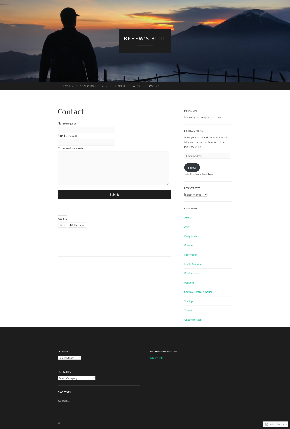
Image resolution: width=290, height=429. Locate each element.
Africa (187, 217)
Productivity (191, 273)
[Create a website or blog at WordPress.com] (59, 423)
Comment (70, 148)
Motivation (190, 254)
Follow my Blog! (194, 131)
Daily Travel (191, 236)
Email (67, 136)
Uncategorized (193, 319)
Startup (120, 86)
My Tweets (156, 357)
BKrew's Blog (145, 38)
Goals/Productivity (93, 86)
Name (67, 123)
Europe (188, 245)
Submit (114, 194)
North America (193, 263)
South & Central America (198, 291)
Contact (155, 86)
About (137, 86)
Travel (65, 86)
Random (189, 282)
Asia (186, 226)
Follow (192, 167)
